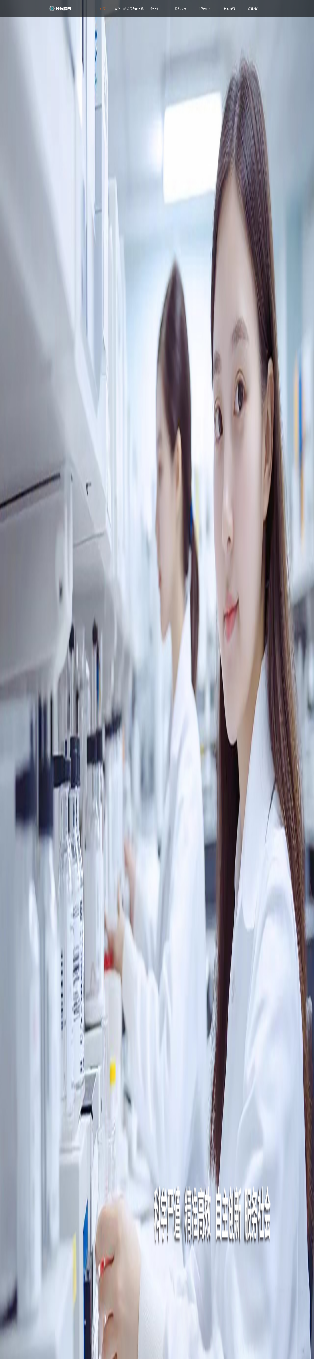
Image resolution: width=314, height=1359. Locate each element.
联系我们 (254, 9)
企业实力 (156, 9)
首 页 (102, 9)
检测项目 (180, 9)
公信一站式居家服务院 (129, 9)
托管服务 (205, 9)
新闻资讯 (229, 9)
